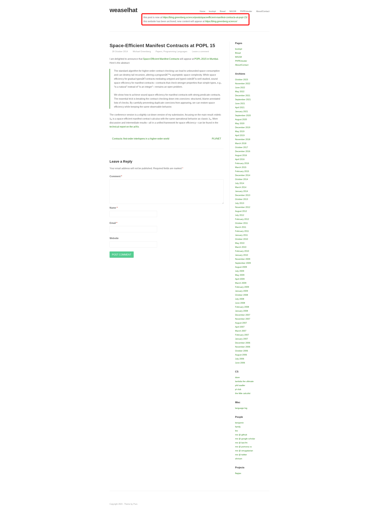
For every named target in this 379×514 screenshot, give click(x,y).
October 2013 (241, 199)
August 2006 (241, 355)
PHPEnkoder (246, 11)
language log (241, 408)
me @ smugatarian (244, 450)
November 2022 (242, 83)
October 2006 (241, 351)
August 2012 (241, 211)
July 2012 (239, 215)
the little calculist (242, 393)
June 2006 (240, 363)
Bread (222, 11)
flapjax (238, 473)
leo (236, 430)
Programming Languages (175, 51)
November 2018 (242, 139)
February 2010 (242, 251)
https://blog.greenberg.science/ (221, 21)
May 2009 (239, 275)
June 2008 (240, 303)
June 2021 (240, 103)
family (238, 427)
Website (114, 238)
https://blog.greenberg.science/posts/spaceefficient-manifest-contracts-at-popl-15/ (205, 17)
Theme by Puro (130, 504)
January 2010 (241, 255)
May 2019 (239, 131)
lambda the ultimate (244, 381)
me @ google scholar (245, 438)
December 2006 (242, 343)
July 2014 (239, 183)
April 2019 (240, 135)
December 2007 (242, 315)
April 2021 (240, 107)
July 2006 (239, 359)
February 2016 (242, 163)
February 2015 (242, 171)
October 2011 (241, 223)
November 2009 (242, 259)
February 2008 (242, 307)
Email (113, 223)
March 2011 (240, 227)
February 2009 (242, 287)
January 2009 (241, 291)
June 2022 (240, 87)
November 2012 (242, 207)
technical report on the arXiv (124, 126)
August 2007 (241, 323)
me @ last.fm (241, 442)
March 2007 (240, 331)
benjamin (239, 423)
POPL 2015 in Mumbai (206, 59)
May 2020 (239, 123)
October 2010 (241, 239)
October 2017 (241, 147)
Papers (159, 51)
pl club (238, 389)
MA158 (232, 11)
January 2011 (241, 235)
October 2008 (241, 295)
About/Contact (262, 11)
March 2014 (240, 187)
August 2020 (241, 119)
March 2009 (240, 283)
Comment (116, 176)
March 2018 (240, 143)
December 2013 (242, 195)
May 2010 (239, 243)
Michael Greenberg (142, 51)
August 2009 (241, 267)
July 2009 (239, 271)
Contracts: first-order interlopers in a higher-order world (140, 138)
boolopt (212, 11)
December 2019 (242, 127)
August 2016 (241, 155)
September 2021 (243, 99)
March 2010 (240, 247)
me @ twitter (241, 454)
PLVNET (216, 138)
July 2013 (239, 203)
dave (237, 377)
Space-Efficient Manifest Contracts (161, 59)
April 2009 (240, 279)
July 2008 (239, 299)
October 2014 (241, 179)
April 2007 (240, 327)
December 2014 (242, 175)
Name (114, 208)
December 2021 (242, 95)
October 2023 (241, 79)
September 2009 (243, 263)
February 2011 (242, 231)
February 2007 (242, 335)
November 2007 (242, 319)
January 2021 (241, 111)
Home (202, 11)
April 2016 (240, 159)
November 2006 (242, 347)
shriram (238, 458)
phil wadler (240, 385)
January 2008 (241, 311)
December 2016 (242, 151)
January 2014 (241, 191)
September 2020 (243, 115)
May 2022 (239, 91)
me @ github (241, 434)
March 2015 (240, 167)
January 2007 (241, 339)
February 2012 (242, 219)
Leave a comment (200, 51)
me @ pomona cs (243, 446)
